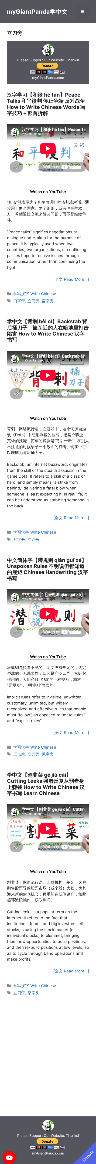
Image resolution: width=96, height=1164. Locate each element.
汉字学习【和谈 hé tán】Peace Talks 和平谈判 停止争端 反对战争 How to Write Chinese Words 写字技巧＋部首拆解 (46, 104)
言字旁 (48, 301)
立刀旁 (33, 301)
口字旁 (19, 301)
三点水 (19, 754)
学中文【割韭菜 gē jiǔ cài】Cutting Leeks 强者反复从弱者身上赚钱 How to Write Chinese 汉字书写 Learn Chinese (46, 784)
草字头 (33, 993)
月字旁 (19, 539)
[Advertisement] (48, 180)
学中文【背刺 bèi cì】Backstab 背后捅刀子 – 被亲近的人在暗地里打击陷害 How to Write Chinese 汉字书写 (48, 330)
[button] (9, 1157)
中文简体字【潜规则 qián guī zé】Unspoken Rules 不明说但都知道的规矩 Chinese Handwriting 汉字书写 (47, 569)
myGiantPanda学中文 (37, 11)
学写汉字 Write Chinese (34, 293)
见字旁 (48, 754)
